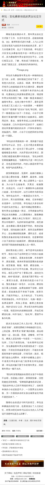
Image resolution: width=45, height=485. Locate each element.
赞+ (39, 26)
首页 (12, 10)
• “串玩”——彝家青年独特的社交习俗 (15, 440)
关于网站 (8, 473)
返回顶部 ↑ (40, 431)
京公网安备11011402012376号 (30, 481)
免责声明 (18, 473)
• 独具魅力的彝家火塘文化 (11, 444)
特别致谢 (37, 473)
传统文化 (19, 10)
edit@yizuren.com (21, 479)
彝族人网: (7, 10)
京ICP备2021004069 (11, 481)
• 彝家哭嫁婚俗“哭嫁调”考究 (11, 455)
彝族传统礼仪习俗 (30, 10)
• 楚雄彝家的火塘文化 (9, 451)
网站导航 (27, 473)
